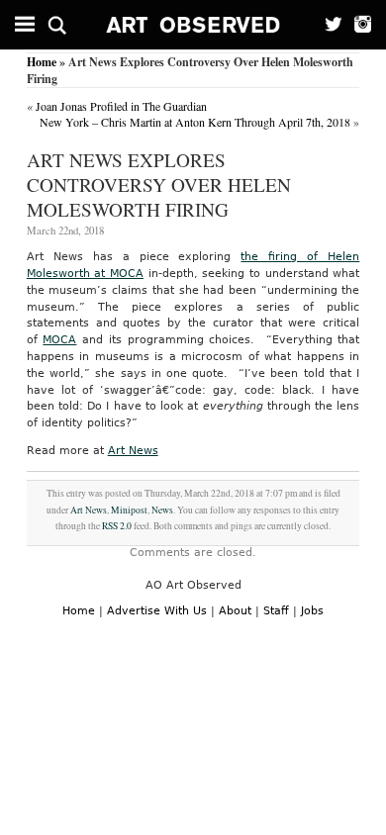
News (162, 510)
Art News (133, 450)
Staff (276, 610)
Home (41, 61)
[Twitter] (328, 24)
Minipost (129, 510)
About (235, 610)
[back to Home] (193, 24)
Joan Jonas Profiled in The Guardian (121, 106)
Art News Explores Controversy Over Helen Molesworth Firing (159, 184)
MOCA (59, 339)
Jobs (312, 610)
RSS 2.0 (117, 525)
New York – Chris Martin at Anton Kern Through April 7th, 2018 (195, 122)
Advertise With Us (157, 610)
